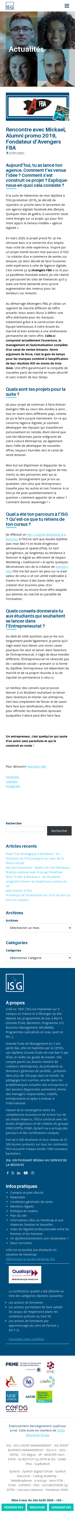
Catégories (13, 950)
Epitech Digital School (37, 1471)
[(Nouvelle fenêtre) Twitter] (13, 1173)
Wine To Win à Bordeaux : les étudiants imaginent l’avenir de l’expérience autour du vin (36, 881)
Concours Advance (30, 1490)
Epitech (14, 1471)
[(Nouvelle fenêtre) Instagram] (32, 1173)
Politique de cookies (24, 1211)
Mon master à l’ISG (19, 891)
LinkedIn (12, 781)
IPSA (29, 1464)
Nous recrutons (21, 1243)
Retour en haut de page (63, 1494)
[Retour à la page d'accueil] (10, 6)
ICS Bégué (29, 1455)
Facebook (13, 777)
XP (40, 1455)
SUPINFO (25, 1485)
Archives (12, 920)
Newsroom (17, 1197)
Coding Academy (44, 1476)
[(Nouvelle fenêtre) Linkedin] (18, 1173)
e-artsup (40, 1480)
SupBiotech (42, 1464)
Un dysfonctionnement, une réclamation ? (39, 1238)
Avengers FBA (36, 766)
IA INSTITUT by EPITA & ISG (36, 1459)
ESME (62, 1459)
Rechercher (14, 823)
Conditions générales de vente (31, 1202)
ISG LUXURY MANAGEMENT (32, 1445)
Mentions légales (22, 1206)
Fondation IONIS (57, 1490)
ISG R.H (51, 1450)
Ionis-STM (56, 1480)
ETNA (12, 1485)
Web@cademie (21, 1480)
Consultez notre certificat (26, 1339)
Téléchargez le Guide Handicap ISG (30, 1259)
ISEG (62, 1450)
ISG (8, 1445)
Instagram (13, 786)
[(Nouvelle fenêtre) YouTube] (26, 1173)
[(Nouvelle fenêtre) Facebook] (7, 1173)
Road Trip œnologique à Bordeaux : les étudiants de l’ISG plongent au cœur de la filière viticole (35, 858)
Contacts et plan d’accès (27, 1193)
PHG (36, 1485)
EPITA (12, 1459)
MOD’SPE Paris (54, 1455)
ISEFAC (14, 1455)
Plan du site (18, 1216)
